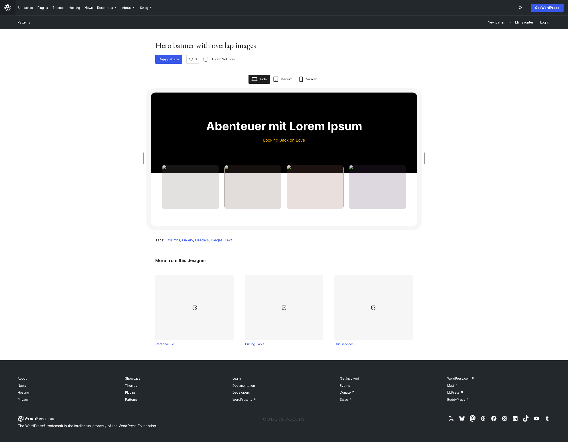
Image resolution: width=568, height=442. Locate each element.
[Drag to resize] (144, 158)
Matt (452, 385)
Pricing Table (254, 344)
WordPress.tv (244, 399)
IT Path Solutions (223, 59)
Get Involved (349, 378)
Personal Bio (165, 344)
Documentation (244, 385)
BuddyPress (458, 399)
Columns (173, 240)
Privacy (23, 399)
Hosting (23, 392)
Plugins (130, 392)
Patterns (24, 22)
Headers (202, 240)
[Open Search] (520, 8)
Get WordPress (547, 8)
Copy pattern (168, 59)
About (22, 378)
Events (345, 385)
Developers (241, 392)
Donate (347, 392)
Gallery (187, 240)
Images (217, 240)
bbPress (455, 392)
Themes (131, 385)
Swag (346, 399)
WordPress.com (460, 378)
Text (228, 240)
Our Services (344, 344)
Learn (237, 378)
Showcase (132, 378)
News (22, 385)
